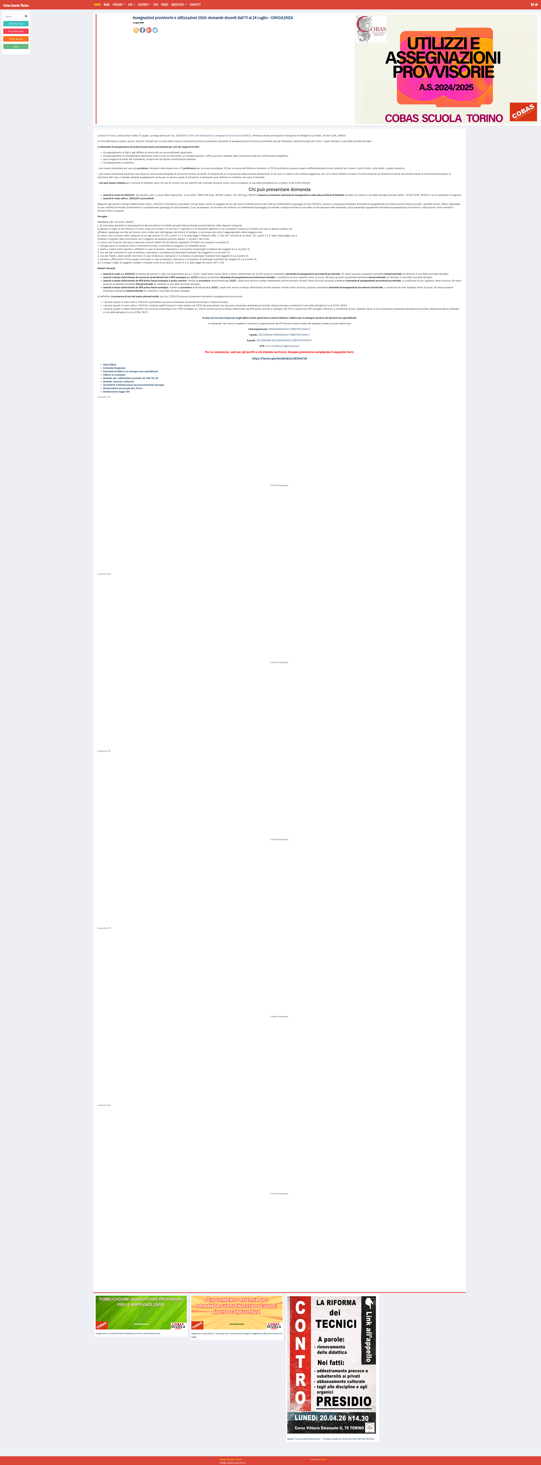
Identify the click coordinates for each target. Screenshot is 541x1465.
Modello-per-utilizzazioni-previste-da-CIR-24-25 (130, 378)
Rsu (156, 4)
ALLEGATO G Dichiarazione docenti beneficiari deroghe (133, 384)
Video (164, 4)
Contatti (195, 4)
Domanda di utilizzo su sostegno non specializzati (130, 371)
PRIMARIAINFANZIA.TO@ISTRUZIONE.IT (290, 329)
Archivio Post (16, 23)
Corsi (16, 46)
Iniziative (177, 4)
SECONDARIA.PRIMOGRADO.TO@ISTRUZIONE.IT (284, 334)
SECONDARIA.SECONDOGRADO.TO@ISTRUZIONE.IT (284, 340)
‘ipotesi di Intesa (107, 135)
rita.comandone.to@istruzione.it (283, 346)
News (107, 4)
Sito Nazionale (16, 31)
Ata (130, 4)
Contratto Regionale (224, 317)
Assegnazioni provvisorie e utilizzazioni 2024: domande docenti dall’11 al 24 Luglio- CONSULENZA (213, 17)
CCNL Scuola (16, 38)
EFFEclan (323, 1459)
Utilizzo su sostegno (114, 374)
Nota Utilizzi (109, 364)
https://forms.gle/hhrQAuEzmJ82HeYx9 (279, 358)
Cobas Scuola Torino (16, 4)
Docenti (143, 4)
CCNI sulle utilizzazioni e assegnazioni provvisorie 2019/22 (219, 135)
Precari (118, 4)
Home (98, 4)
